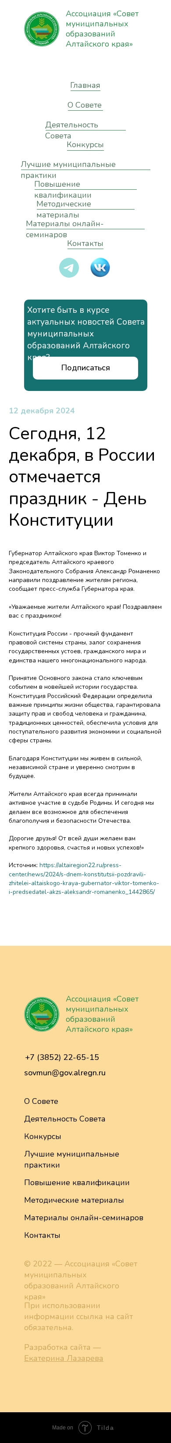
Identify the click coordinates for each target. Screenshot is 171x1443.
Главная (85, 85)
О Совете (85, 105)
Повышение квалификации (63, 189)
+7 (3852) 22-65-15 (62, 1057)
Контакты (85, 243)
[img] (41, 29)
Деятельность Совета (65, 1119)
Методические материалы (74, 1200)
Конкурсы (85, 144)
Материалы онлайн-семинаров (83, 1217)
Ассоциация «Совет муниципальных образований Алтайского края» (102, 28)
